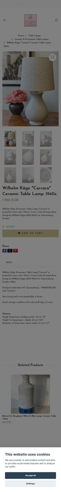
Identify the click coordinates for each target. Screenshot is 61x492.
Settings (30, 483)
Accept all (30, 475)
